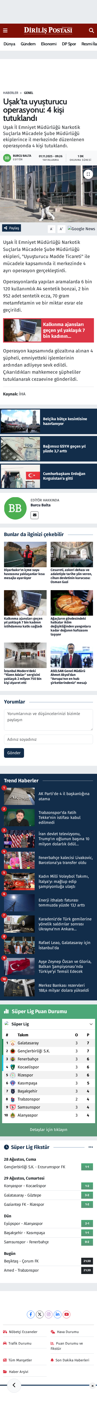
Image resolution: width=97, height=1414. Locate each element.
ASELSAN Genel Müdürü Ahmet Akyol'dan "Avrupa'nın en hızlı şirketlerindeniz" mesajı (69, 677)
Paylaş (14, 228)
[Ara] (91, 31)
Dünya (9, 44)
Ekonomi (48, 44)
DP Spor (69, 44)
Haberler (10, 93)
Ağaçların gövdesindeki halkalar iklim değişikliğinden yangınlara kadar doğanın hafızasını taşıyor (71, 626)
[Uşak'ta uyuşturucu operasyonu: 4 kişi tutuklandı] (48, 193)
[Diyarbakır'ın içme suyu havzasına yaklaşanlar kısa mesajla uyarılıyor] (25, 554)
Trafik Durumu (20, 1343)
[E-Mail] (34, 515)
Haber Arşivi (18, 1372)
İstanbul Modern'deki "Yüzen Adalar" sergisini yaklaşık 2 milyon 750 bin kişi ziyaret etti (22, 677)
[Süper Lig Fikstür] (91, 1147)
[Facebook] (31, 1314)
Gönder (14, 752)
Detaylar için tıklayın (48, 1129)
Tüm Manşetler (20, 1360)
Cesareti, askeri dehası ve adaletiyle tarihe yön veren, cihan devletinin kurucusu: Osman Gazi (71, 576)
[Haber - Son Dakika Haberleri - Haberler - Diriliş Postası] (48, 30)
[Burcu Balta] (15, 508)
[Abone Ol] (81, 228)
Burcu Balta (41, 505)
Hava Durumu (68, 1332)
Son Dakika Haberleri (72, 1360)
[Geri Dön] (14, 1386)
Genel (28, 93)
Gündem (28, 44)
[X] (40, 1314)
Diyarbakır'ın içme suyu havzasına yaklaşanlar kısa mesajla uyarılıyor (24, 574)
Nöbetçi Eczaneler (23, 1332)
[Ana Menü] (5, 30)
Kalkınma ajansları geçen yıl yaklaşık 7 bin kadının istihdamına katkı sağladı (23, 623)
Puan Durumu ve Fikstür (67, 1346)
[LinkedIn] (57, 1314)
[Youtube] (66, 1314)
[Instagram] (49, 1314)
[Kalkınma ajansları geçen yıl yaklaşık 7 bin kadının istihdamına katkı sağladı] (25, 602)
